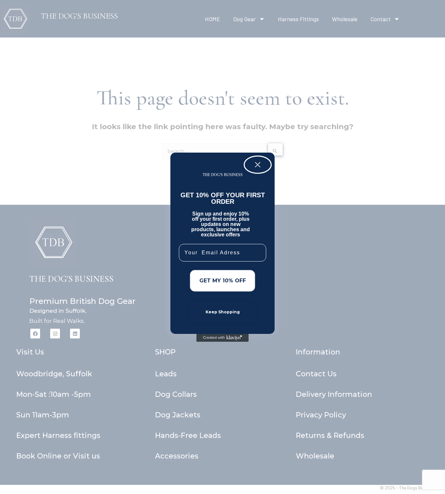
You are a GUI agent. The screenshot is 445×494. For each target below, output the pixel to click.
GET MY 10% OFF (222, 280)
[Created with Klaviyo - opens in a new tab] (222, 338)
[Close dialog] (257, 164)
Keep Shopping (223, 311)
